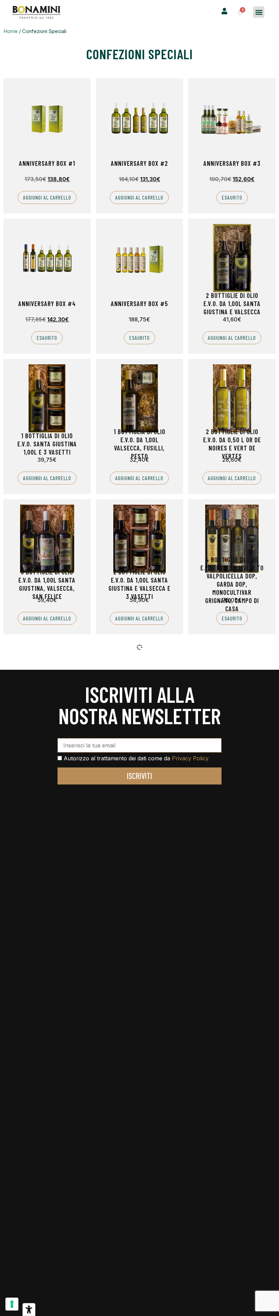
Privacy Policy (190, 758)
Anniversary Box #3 (232, 163)
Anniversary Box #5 (139, 303)
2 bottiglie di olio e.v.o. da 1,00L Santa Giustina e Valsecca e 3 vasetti (139, 584)
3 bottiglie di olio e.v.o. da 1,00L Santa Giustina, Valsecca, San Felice (47, 584)
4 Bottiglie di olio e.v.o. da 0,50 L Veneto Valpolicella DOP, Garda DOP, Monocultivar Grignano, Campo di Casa (232, 584)
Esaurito (232, 197)
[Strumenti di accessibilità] (28, 1309)
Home (10, 31)
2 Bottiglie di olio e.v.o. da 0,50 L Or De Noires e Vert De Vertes (232, 444)
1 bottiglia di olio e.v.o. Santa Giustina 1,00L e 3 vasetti (47, 444)
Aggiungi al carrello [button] (47, 197)
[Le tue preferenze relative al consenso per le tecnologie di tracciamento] (11, 1304)
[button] (258, 12)
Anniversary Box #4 (47, 303)
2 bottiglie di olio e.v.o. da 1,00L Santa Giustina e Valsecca (232, 303)
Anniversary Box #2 (139, 163)
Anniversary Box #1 (47, 163)
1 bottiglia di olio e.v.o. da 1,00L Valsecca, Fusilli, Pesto (139, 444)
